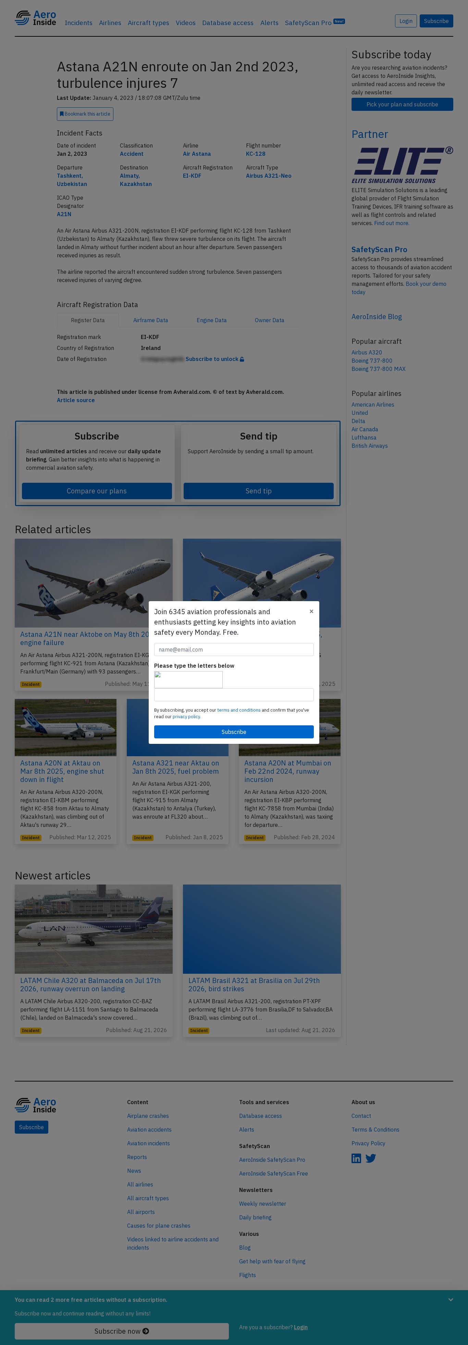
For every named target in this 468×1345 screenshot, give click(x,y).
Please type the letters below (194, 665)
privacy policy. (187, 717)
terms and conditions (239, 710)
